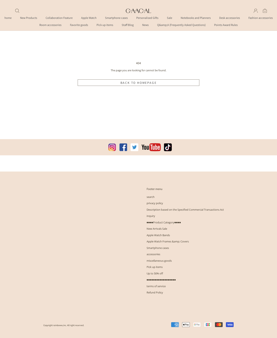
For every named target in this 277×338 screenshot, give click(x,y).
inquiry (151, 216)
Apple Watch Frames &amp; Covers (168, 241)
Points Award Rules (226, 25)
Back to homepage (138, 83)
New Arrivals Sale (157, 228)
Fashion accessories (260, 18)
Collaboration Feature (59, 18)
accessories (153, 254)
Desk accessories (229, 18)
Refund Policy (155, 292)
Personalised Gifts (147, 18)
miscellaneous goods (159, 260)
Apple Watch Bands (158, 235)
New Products (28, 18)
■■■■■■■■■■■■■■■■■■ (161, 279)
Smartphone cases (116, 18)
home (8, 18)
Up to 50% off (155, 273)
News (145, 25)
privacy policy (155, 203)
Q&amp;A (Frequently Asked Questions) (181, 25)
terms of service (156, 286)
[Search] (17, 11)
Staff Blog (128, 25)
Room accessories (50, 25)
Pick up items (105, 25)
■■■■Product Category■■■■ (164, 222)
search (151, 197)
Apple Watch (89, 18)
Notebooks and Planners (196, 18)
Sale (169, 18)
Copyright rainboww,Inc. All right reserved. (63, 325)
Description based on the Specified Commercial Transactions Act (185, 209)
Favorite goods (79, 25)
